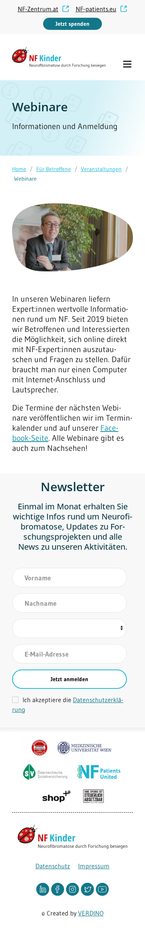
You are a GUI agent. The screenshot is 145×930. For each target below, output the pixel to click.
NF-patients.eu (96, 9)
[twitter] (88, 889)
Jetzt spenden (72, 23)
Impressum (94, 866)
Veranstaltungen (101, 169)
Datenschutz (52, 866)
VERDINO (91, 913)
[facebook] (58, 889)
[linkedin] (43, 889)
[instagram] (73, 889)
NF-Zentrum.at (38, 9)
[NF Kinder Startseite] (59, 57)
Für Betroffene (53, 169)
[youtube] (102, 889)
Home (19, 169)
